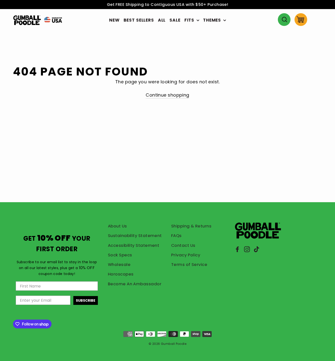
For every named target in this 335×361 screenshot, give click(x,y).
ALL (162, 20)
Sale (174, 20)
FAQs (176, 235)
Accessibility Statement (133, 245)
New (114, 20)
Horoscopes (121, 274)
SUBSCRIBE (85, 300)
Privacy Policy (185, 255)
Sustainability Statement (135, 235)
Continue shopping (167, 95)
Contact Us (183, 245)
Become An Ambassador (134, 284)
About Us (117, 226)
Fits (189, 20)
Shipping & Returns (191, 226)
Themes (212, 20)
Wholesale (119, 264)
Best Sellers (139, 20)
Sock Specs (120, 255)
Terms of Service (189, 264)
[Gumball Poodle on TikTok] (256, 249)
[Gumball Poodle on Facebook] (237, 249)
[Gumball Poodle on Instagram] (247, 249)
